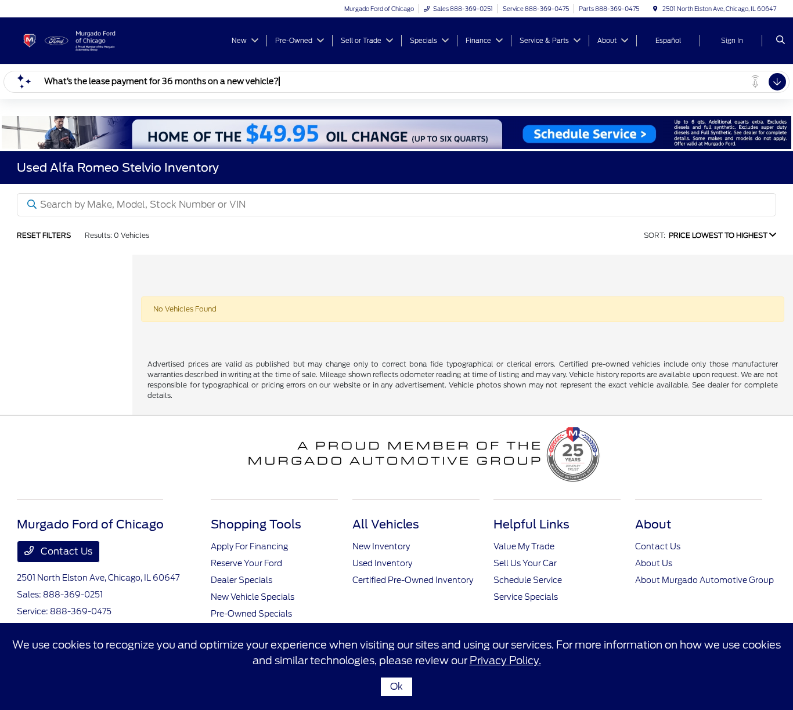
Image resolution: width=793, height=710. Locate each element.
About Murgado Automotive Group (704, 580)
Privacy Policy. (505, 660)
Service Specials (525, 597)
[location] (655, 8)
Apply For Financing (249, 546)
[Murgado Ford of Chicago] (69, 39)
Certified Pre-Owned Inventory (412, 580)
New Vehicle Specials (252, 597)
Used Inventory (382, 563)
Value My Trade (523, 546)
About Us (653, 563)
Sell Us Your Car (525, 563)
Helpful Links (531, 524)
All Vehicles (385, 524)
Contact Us (65, 551)
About (653, 524)
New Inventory (381, 546)
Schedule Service (527, 580)
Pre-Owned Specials (251, 613)
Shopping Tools (256, 524)
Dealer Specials (241, 580)
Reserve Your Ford (246, 563)
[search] (780, 41)
